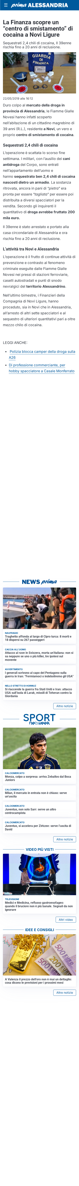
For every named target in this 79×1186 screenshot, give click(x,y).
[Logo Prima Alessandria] (39, 5)
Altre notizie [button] (64, 706)
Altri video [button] (66, 919)
